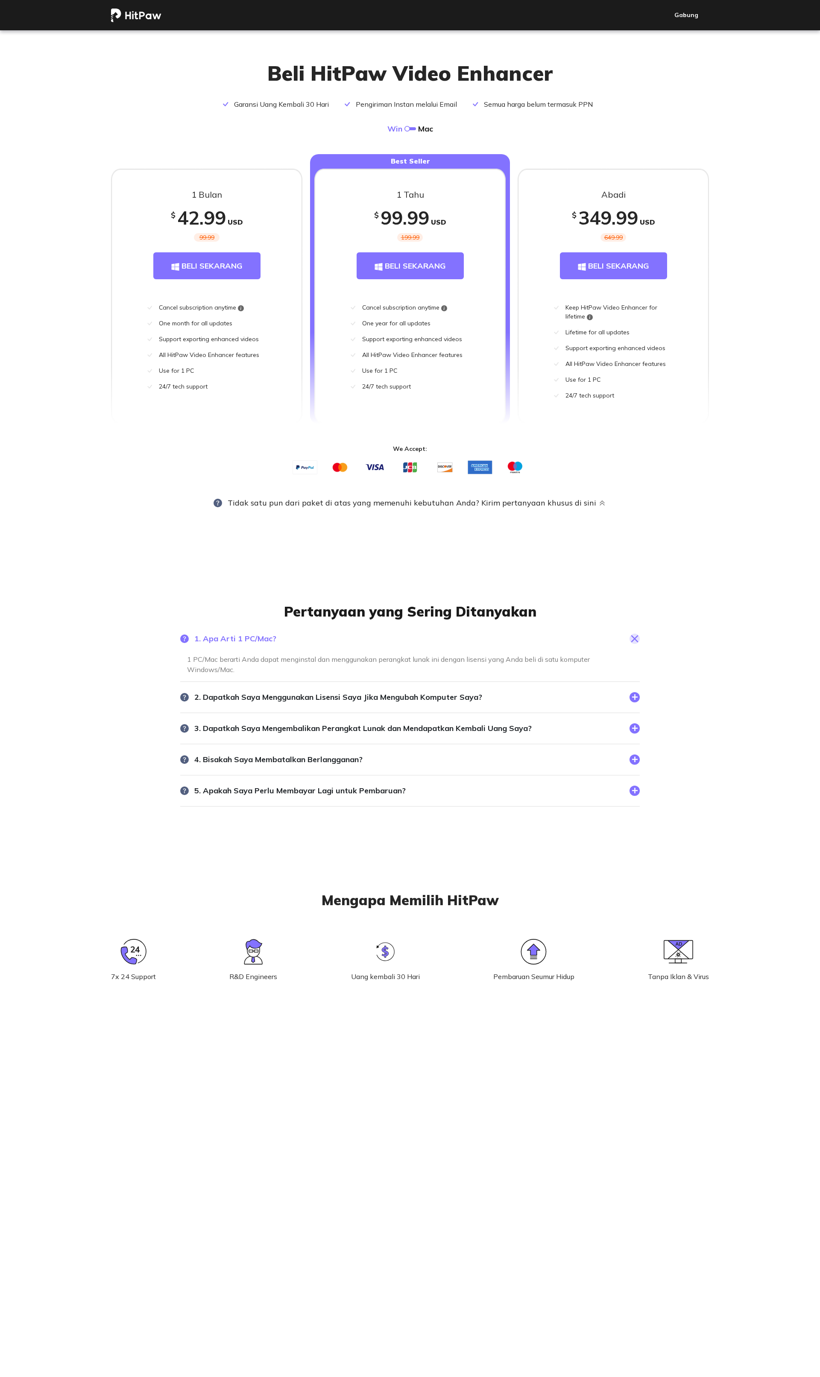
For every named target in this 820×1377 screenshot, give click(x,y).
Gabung (686, 15)
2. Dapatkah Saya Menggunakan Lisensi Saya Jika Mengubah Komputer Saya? (338, 697)
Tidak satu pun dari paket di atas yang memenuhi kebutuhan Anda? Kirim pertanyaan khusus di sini (412, 503)
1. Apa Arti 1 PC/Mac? (235, 638)
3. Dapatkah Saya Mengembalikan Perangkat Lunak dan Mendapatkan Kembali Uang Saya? (363, 728)
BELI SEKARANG (211, 266)
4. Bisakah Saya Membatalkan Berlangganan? (278, 759)
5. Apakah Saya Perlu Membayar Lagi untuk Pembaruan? (300, 790)
